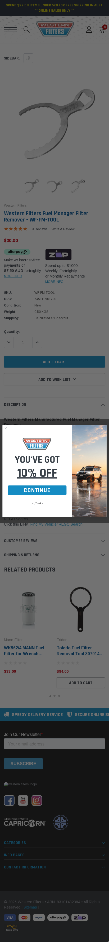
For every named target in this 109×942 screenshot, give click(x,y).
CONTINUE (37, 490)
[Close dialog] (5, 428)
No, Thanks (37, 503)
